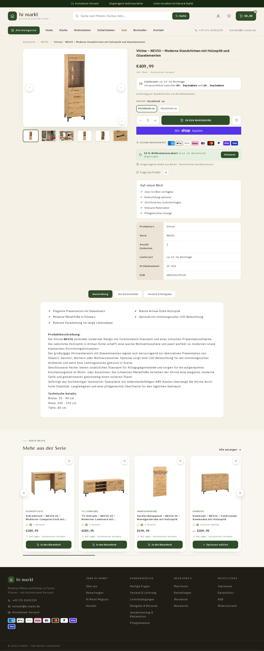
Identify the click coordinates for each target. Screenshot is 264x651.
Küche (63, 30)
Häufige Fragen (140, 586)
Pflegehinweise (140, 623)
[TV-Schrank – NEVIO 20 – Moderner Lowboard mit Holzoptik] (104, 481)
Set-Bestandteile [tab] (128, 294)
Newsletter (181, 606)
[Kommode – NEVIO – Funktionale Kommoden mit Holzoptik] (215, 481)
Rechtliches (227, 578)
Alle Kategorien (26, 30)
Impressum (225, 586)
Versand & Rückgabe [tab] (160, 294)
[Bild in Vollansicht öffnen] (122, 121)
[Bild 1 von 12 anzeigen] (31, 136)
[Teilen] (166, 172)
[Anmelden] (218, 16)
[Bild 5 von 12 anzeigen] (102, 136)
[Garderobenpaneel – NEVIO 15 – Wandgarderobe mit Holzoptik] (160, 481)
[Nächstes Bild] (121, 88)
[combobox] (125, 16)
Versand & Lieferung (143, 592)
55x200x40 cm (146, 108)
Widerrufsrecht (227, 606)
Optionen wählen (217, 544)
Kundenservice (141, 578)
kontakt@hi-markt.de (243, 30)
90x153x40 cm (169, 108)
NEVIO (44, 41)
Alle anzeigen (228, 449)
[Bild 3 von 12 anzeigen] (67, 136)
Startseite (29, 41)
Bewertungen (94, 592)
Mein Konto (183, 578)
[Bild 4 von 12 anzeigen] (84, 136)
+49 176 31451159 (211, 30)
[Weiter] (240, 493)
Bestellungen (182, 592)
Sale (124, 30)
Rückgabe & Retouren (144, 606)
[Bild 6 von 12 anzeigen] (120, 136)
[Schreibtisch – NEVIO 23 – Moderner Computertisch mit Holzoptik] (48, 481)
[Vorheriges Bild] (29, 88)
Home (49, 30)
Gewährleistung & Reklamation (141, 614)
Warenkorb (181, 599)
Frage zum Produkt (150, 172)
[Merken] (236, 120)
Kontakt (158, 30)
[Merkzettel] (229, 16)
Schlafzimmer (106, 30)
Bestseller (140, 30)
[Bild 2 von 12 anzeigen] (49, 136)
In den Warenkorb (50, 544)
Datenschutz (226, 592)
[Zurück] (24, 493)
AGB (220, 599)
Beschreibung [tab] (100, 294)
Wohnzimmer (82, 30)
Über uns (91, 586)
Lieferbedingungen (142, 599)
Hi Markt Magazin (97, 599)
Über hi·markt (97, 578)
